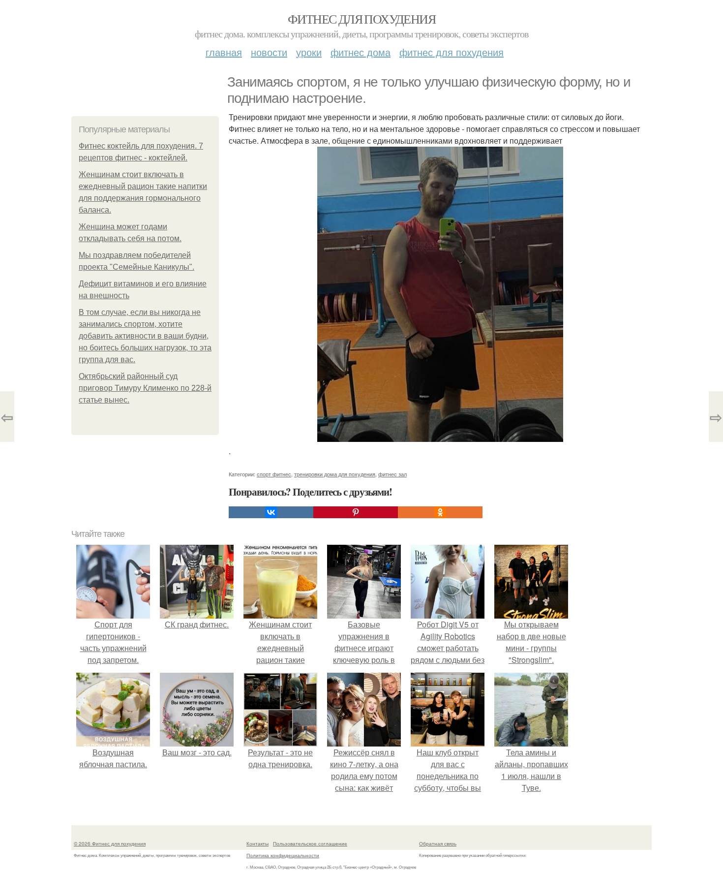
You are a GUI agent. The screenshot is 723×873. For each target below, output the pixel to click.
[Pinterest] (355, 512)
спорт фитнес (274, 474)
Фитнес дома (361, 52)
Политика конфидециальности (282, 855)
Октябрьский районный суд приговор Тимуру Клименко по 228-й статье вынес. (145, 388)
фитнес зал (392, 474)
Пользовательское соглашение (310, 843)
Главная (224, 52)
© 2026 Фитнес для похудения (110, 843)
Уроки (309, 52)
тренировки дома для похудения (334, 474)
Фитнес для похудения (361, 18)
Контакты (257, 843)
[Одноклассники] (440, 512)
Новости (269, 52)
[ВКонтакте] (271, 512)
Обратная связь (437, 843)
